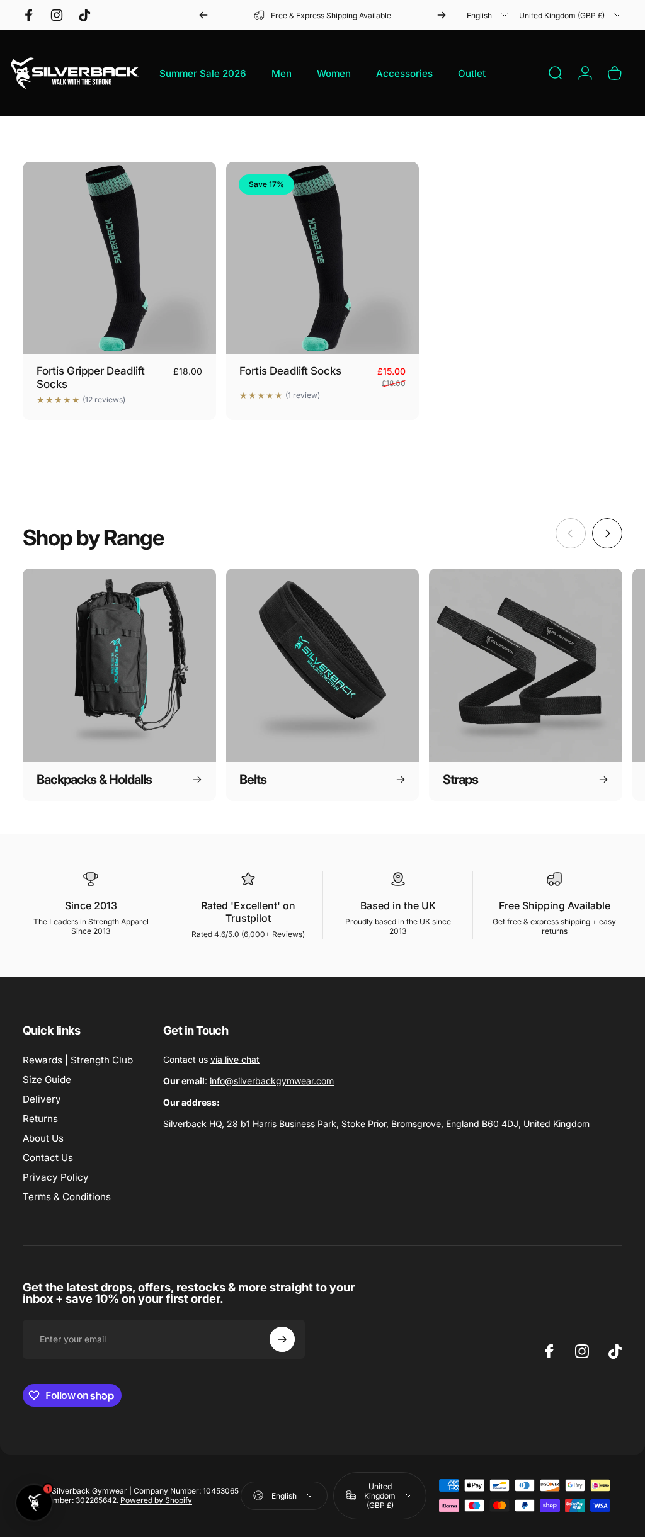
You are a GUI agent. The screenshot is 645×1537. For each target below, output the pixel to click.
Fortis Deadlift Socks (290, 371)
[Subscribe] (282, 1339)
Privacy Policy (56, 1177)
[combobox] (488, 15)
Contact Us (48, 1158)
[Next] (441, 15)
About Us (43, 1138)
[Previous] (203, 15)
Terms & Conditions (67, 1197)
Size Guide (47, 1080)
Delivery (42, 1099)
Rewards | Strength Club (78, 1060)
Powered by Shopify (156, 1500)
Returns (40, 1119)
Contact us (211, 1059)
